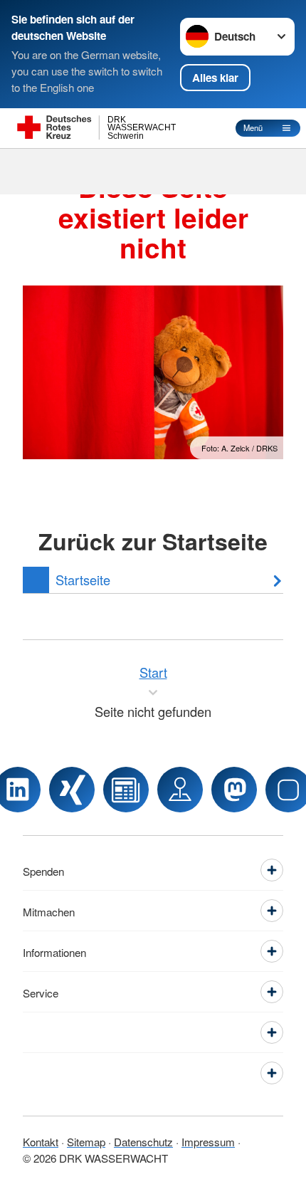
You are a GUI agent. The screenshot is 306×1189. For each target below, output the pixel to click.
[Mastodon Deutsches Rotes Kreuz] (234, 789)
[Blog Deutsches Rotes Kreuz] (126, 789)
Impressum (208, 1141)
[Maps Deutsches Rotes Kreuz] (180, 789)
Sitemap (86, 1141)
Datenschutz (143, 1141)
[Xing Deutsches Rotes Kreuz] (72, 789)
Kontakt (40, 1141)
